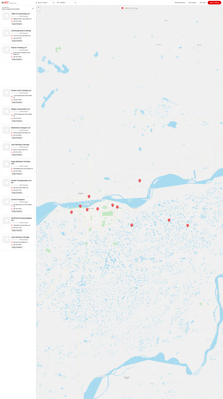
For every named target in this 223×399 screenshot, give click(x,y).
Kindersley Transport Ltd (20, 128)
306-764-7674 (17, 190)
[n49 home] (32, 9)
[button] (97, 209)
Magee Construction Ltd (20, 109)
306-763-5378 (17, 208)
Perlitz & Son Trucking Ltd (21, 90)
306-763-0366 (17, 171)
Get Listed (203, 2)
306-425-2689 (17, 244)
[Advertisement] (18, 76)
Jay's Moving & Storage (20, 145)
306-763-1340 (17, 227)
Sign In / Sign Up (214, 2)
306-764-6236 (17, 56)
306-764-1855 (17, 152)
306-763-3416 (17, 118)
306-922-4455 (17, 99)
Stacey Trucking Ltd (18, 47)
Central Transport (18, 199)
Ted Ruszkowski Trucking (21, 31)
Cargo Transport (17, 24)
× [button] (53, 2)
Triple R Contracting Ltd (20, 14)
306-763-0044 (17, 38)
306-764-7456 (17, 21)
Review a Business (180, 2)
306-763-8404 (17, 135)
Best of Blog (192, 2)
